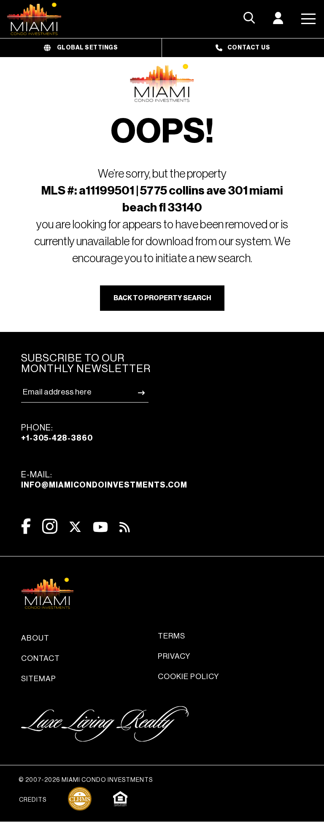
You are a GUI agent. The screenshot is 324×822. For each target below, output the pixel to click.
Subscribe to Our (86, 363)
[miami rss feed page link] (124, 526)
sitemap (38, 678)
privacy (174, 656)
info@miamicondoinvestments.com (104, 485)
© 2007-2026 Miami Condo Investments (86, 780)
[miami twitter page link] (75, 527)
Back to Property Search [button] (162, 298)
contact (40, 658)
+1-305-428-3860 (57, 438)
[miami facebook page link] (26, 526)
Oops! (162, 132)
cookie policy (188, 676)
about (35, 638)
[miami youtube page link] (100, 527)
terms (171, 636)
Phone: (57, 433)
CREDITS (32, 800)
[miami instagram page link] (49, 526)
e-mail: (104, 480)
